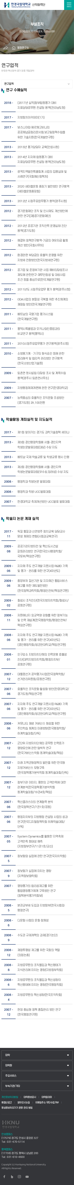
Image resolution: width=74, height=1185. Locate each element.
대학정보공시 (30, 1097)
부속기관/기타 (12, 1086)
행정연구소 (23, 47)
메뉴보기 (69, 5)
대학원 (8, 1065)
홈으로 (13, 47)
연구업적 (9, 83)
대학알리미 (46, 1097)
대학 (7, 1055)
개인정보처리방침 (9, 1097)
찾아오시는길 (23, 1102)
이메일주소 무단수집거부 (47, 1102)
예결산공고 (6, 1102)
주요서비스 (11, 1075)
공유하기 (5, 47)
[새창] (4, 1177)
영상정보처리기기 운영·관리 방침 (17, 1107)
